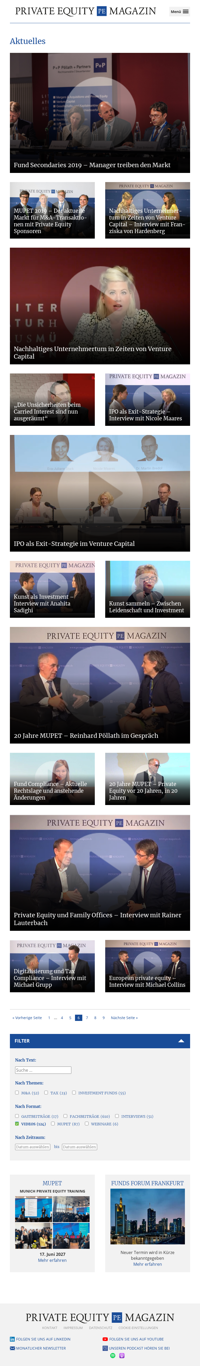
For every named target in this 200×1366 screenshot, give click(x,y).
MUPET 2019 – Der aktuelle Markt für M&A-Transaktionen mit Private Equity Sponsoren (50, 221)
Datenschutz (100, 1327)
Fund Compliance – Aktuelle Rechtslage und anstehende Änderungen (50, 791)
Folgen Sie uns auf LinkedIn (43, 1339)
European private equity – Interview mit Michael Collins (147, 981)
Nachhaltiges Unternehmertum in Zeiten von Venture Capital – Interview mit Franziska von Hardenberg (147, 221)
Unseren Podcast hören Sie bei (139, 1348)
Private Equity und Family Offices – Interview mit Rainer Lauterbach (98, 919)
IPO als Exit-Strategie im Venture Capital (74, 543)
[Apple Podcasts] (122, 1354)
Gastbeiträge (39, 1116)
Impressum (73, 1327)
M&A (30, 1093)
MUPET (68, 1124)
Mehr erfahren (52, 1260)
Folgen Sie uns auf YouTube (136, 1339)
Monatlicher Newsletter (41, 1348)
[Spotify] (113, 1354)
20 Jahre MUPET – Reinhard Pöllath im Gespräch (86, 735)
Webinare (104, 1124)
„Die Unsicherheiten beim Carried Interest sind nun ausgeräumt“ (47, 412)
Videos (33, 1124)
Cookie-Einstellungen (138, 1327)
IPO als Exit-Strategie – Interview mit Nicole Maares (145, 415)
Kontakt (49, 1327)
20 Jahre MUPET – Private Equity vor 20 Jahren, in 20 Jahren (143, 791)
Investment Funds (102, 1093)
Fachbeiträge (90, 1116)
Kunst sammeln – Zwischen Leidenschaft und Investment (146, 607)
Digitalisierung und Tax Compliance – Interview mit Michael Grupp (50, 978)
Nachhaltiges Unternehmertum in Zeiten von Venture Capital (93, 352)
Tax (59, 1093)
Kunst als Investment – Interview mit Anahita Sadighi (44, 604)
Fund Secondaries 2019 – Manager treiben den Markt (92, 165)
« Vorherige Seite (27, 1017)
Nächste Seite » (124, 1017)
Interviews (137, 1116)
